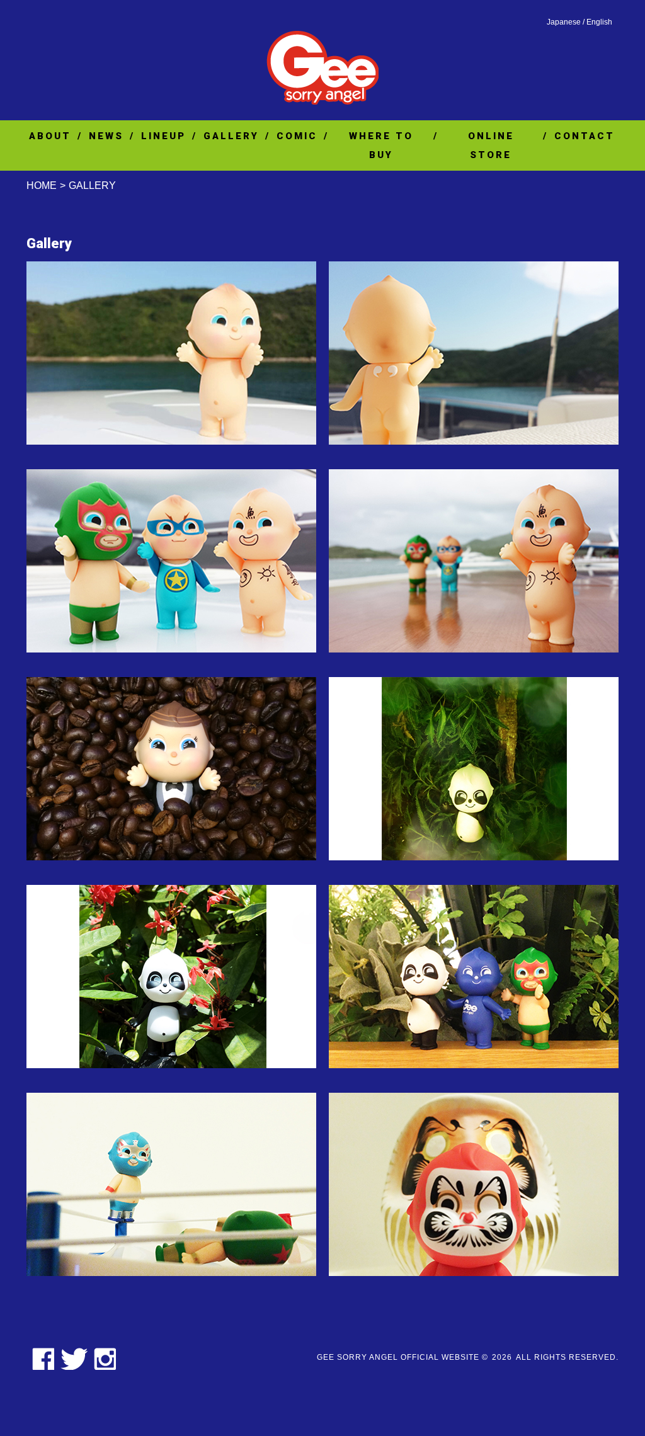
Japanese (564, 22)
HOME (41, 185)
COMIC (297, 136)
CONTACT (584, 136)
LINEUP (163, 136)
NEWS (106, 136)
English (599, 22)
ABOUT (50, 136)
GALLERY (231, 136)
